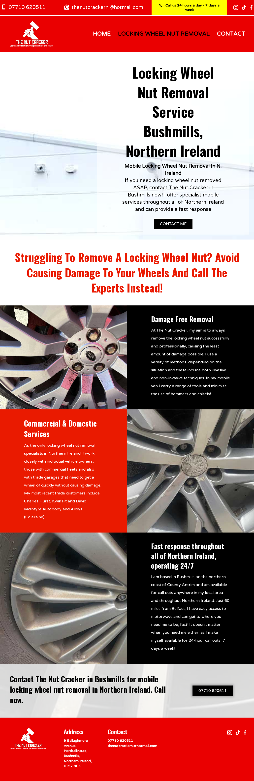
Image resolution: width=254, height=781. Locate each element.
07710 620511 (120, 740)
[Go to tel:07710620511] (32, 7)
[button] (173, 224)
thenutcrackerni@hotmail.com (132, 746)
